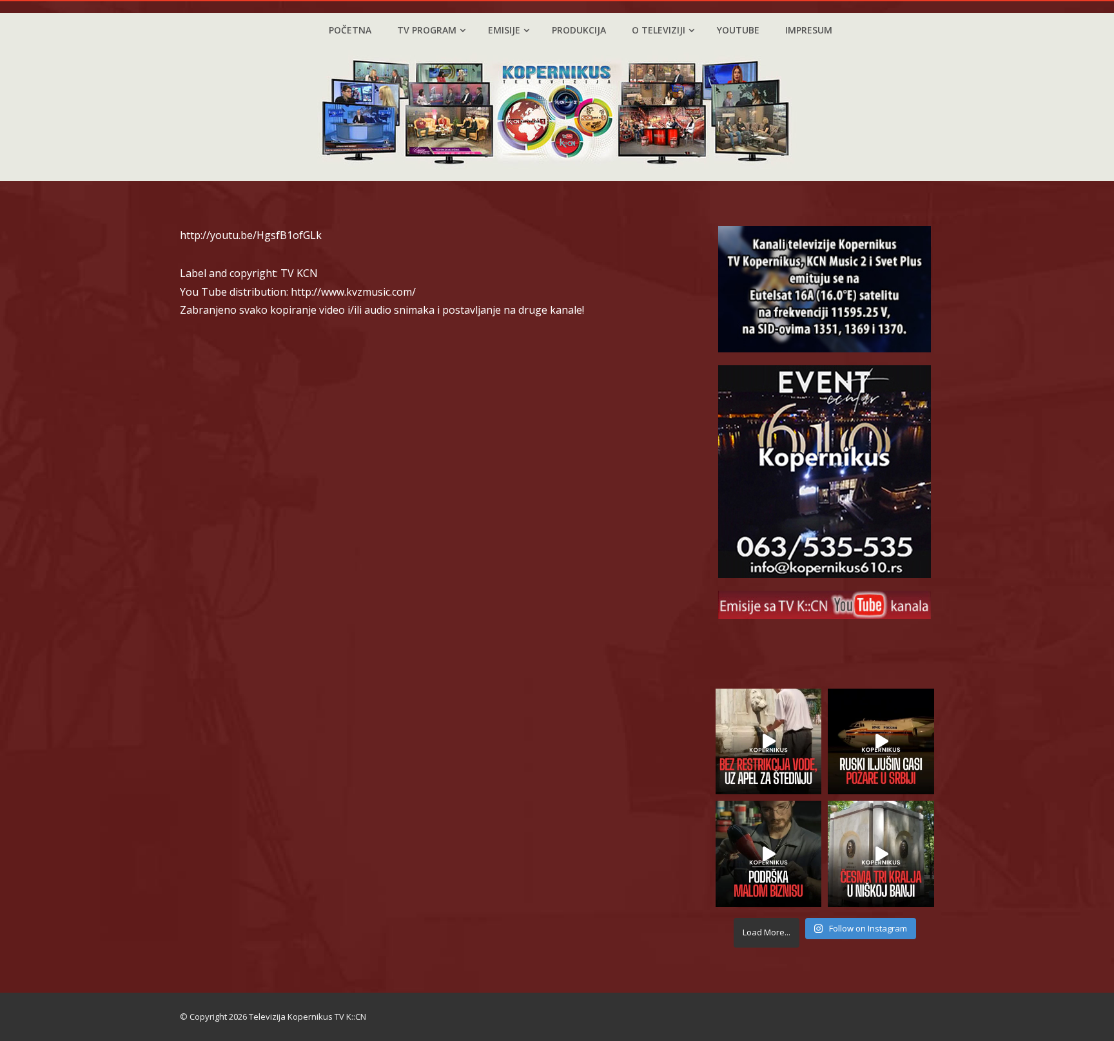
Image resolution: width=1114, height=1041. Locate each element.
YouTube (738, 30)
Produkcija (579, 30)
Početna (350, 30)
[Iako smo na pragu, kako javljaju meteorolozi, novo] (769, 742)
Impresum (808, 30)
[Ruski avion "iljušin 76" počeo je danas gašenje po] (881, 742)
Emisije (504, 30)
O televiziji (658, 30)
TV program (426, 30)
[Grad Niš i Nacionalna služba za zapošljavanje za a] (769, 854)
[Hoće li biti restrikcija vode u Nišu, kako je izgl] (881, 854)
